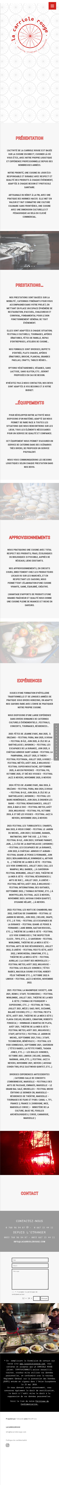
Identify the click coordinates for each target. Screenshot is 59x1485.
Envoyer (44, 1298)
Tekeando (20, 1419)
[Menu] (52, 6)
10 (38, 516)
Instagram (10, 1445)
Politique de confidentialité (16, 1440)
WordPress (32, 1419)
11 (41, 516)
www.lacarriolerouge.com (32, 1364)
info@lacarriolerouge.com (29, 1241)
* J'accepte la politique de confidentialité (24, 1293)
